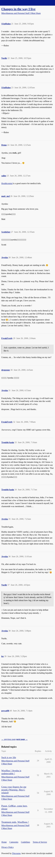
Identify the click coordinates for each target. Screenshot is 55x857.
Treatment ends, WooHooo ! (15, 822)
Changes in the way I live (18, 9)
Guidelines (25, 842)
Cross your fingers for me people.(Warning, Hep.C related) (13, 789)
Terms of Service (40, 842)
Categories (13, 842)
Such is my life (8, 757)
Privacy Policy (7, 847)
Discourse (16, 853)
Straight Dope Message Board (14, 3)
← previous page (8, 739)
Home (4, 842)
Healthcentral (7, 183)
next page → (22, 739)
